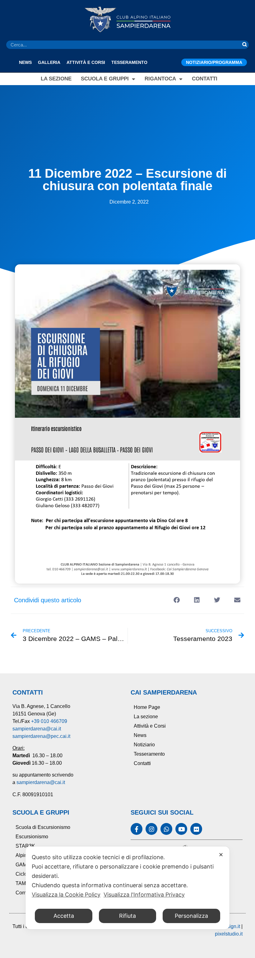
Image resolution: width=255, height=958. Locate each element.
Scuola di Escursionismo (43, 827)
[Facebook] (136, 829)
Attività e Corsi (86, 62)
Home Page (147, 707)
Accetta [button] (63, 915)
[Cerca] (244, 44)
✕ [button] (221, 854)
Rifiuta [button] (127, 915)
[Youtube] (181, 829)
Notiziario (144, 744)
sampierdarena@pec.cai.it (41, 736)
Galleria (49, 62)
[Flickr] (196, 829)
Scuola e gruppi (105, 79)
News (25, 62)
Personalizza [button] (191, 915)
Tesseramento (129, 62)
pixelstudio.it (229, 933)
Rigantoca (160, 79)
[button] (176, 600)
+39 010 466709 (49, 721)
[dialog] (128, 887)
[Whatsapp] (166, 829)
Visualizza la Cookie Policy (66, 894)
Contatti (204, 79)
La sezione (56, 79)
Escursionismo (32, 836)
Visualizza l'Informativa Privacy (144, 894)
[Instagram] (151, 829)
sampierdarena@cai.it (36, 728)
